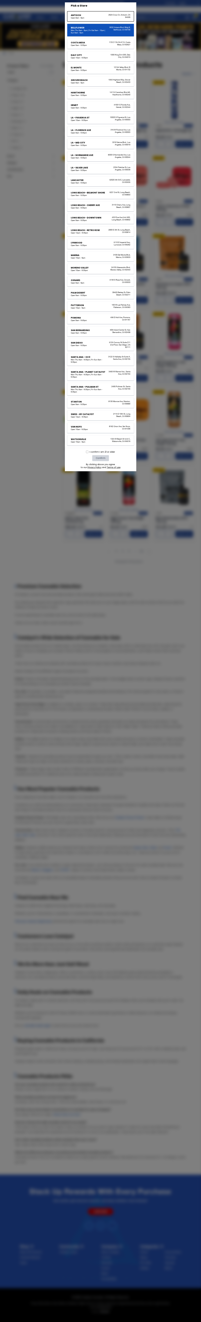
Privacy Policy (94, 467)
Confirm (100, 458)
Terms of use (114, 467)
